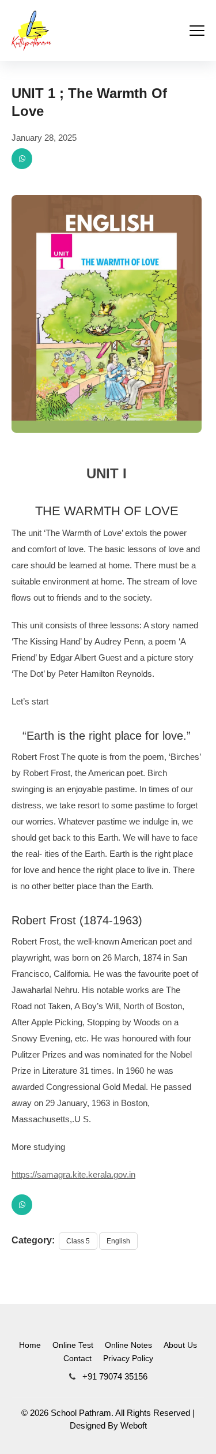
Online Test (72, 1345)
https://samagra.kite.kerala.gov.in (73, 1174)
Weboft (133, 1425)
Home (30, 1345)
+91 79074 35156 (113, 1376)
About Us (180, 1345)
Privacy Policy (128, 1358)
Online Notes (128, 1345)
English (118, 1241)
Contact (77, 1358)
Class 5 (78, 1241)
